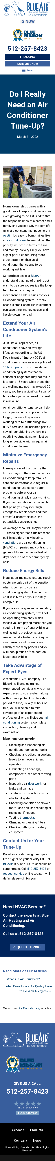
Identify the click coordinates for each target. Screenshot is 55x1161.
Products (36, 1130)
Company (20, 1140)
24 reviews (32, 1107)
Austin (7, 235)
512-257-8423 (36, 869)
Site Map (25, 1147)
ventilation (10, 542)
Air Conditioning (29, 1008)
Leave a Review (27, 1113)
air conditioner (16, 240)
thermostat (27, 817)
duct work (35, 783)
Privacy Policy (13, 1147)
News (37, 1140)
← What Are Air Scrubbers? (21, 979)
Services (18, 1130)
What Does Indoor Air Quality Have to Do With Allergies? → (29, 988)
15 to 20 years (12, 367)
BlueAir (36, 276)
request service (13, 873)
